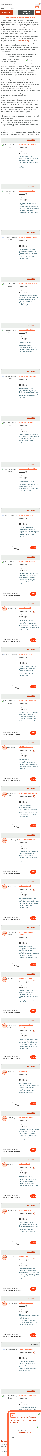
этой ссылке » (25, 1433)
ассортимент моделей (24, 41)
